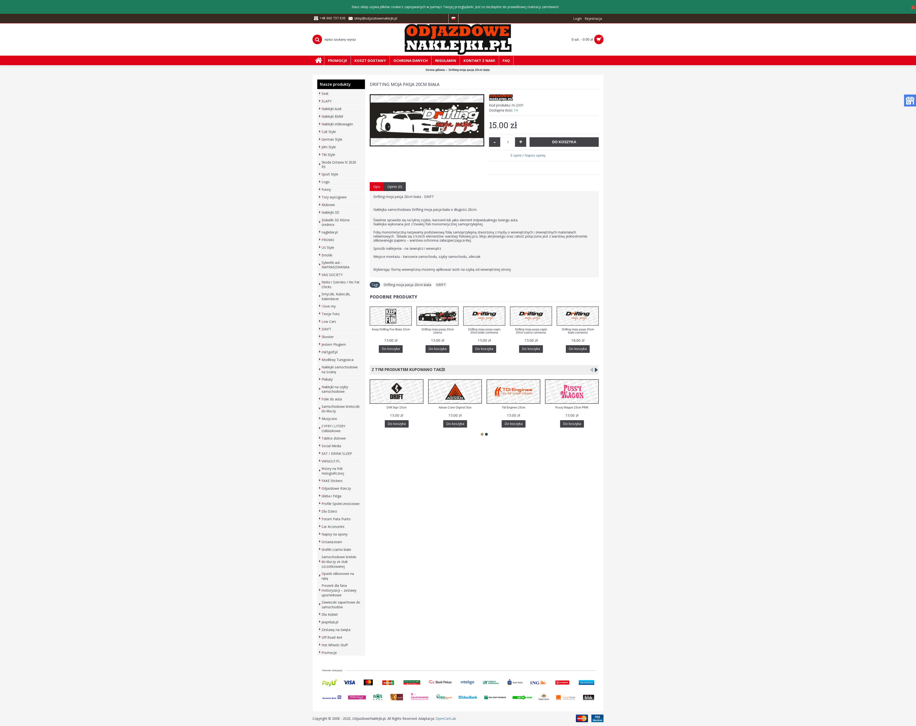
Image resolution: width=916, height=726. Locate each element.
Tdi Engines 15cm (513, 407)
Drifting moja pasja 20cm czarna (438, 331)
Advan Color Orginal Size (455, 407)
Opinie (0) (394, 186)
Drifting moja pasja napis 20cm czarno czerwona (531, 331)
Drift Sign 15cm (396, 407)
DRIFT (441, 284)
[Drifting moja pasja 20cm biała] (427, 120)
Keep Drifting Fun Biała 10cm (391, 329)
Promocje (329, 652)
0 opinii (515, 155)
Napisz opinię (535, 155)
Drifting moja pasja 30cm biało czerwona (578, 331)
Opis (376, 186)
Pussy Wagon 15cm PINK (571, 407)
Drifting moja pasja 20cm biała (407, 284)
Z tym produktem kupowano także (407, 369)
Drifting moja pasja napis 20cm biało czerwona (484, 331)
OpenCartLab (446, 718)
